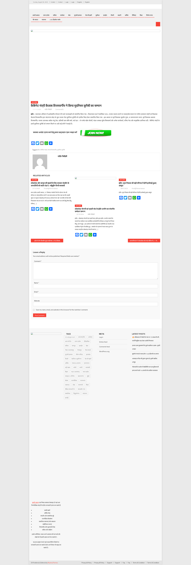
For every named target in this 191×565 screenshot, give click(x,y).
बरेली (75, 367)
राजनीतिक (74, 380)
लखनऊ (67, 385)
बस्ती (81, 367)
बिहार (66, 371)
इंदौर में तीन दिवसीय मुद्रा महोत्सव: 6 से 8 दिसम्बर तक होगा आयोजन (48, 240)
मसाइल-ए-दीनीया (69, 376)
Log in (101, 337)
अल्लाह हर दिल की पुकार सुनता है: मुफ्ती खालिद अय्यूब (144, 360)
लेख (74, 385)
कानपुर (74, 345)
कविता (54, 15)
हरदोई (66, 398)
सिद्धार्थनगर (76, 393)
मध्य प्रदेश (34, 102)
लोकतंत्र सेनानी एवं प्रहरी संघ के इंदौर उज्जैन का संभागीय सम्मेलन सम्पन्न (95, 210)
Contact (53, 2)
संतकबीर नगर (81, 389)
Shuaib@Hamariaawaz (51, 188)
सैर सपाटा (35, 19)
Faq (124, 563)
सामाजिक (67, 393)
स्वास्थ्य (44, 19)
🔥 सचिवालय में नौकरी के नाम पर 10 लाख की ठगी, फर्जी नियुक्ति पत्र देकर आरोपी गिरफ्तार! (145, 339)
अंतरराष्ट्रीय (81, 337)
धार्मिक (126, 15)
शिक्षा (141, 15)
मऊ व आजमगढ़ (75, 371)
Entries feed (103, 342)
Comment (37, 261)
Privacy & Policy (87, 563)
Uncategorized (70, 337)
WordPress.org (104, 351)
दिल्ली (66, 359)
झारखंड (88, 354)
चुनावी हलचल (78, 15)
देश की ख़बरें (88, 15)
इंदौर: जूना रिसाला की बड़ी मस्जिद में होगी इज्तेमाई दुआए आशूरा (137, 184)
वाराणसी (80, 385)
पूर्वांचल (97, 15)
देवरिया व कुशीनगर (76, 359)
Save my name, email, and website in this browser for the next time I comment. (62, 310)
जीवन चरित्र (79, 354)
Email (36, 292)
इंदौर (38, 150)
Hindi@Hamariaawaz (138, 188)
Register (79, 2)
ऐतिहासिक (86, 341)
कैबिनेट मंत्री (43, 150)
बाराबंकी (88, 367)
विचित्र (134, 15)
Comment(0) (59, 109)
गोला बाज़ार (88, 350)
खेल (69, 15)
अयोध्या (90, 337)
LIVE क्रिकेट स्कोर (55, 19)
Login (67, 2)
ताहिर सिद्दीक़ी (48, 109)
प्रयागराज (86, 363)
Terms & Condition (139, 563)
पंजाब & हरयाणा (76, 363)
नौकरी (112, 15)
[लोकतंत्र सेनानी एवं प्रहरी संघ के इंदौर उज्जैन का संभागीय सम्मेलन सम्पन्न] (95, 190)
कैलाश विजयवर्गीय (52, 150)
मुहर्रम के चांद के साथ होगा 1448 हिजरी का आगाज (145, 354)
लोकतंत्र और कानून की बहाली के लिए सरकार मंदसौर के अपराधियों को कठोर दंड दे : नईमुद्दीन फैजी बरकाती (50, 184)
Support (109, 563)
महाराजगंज (81, 376)
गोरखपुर (79, 350)
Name (36, 283)
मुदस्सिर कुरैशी (61, 150)
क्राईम (105, 15)
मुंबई (88, 376)
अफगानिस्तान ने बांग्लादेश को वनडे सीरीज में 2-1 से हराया (145, 240)
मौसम (66, 380)
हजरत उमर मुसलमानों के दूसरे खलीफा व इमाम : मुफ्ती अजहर (146, 347)
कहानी (119, 15)
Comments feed (104, 346)
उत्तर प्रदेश (46, 15)
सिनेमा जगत (149, 15)
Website (37, 301)
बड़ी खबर (67, 367)
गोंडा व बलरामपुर (69, 350)
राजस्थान (82, 380)
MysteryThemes (53, 563)
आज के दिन (68, 341)
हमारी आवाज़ (36, 15)
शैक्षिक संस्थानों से (69, 389)
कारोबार (62, 15)
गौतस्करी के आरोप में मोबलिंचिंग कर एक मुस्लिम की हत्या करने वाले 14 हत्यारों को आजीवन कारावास (145, 368)
